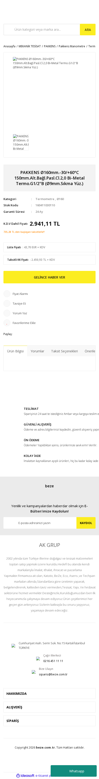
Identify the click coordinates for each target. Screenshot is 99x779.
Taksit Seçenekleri (64, 351)
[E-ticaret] (48, 776)
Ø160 (60, 199)
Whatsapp (76, 771)
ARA (88, 29)
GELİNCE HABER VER (49, 277)
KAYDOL (86, 523)
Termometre (44, 199)
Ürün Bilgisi (15, 351)
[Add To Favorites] (49, 322)
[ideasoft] (25, 775)
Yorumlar (37, 351)
